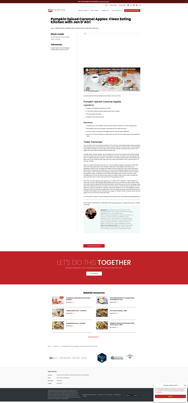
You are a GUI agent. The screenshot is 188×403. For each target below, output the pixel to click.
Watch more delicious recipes (109, 225)
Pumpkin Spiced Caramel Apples (60, 37)
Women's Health (83, 10)
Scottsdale (78, 374)
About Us (55, 358)
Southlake (61, 377)
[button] (185, 385)
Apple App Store (116, 203)
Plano (58, 377)
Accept (170, 396)
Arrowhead (59, 374)
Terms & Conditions (108, 394)
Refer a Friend (76, 358)
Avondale (63, 374)
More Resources (116, 10)
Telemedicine (86, 374)
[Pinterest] (134, 5)
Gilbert (67, 374)
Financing (84, 358)
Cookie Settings (158, 392)
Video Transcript (55, 39)
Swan (82, 374)
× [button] (186, 1)
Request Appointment (132, 10)
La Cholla (71, 374)
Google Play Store (128, 203)
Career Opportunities (65, 358)
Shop (106, 5)
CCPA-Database (117, 394)
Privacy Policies (100, 394)
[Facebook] (128, 5)
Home (52, 28)
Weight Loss (105, 10)
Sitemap (85, 396)
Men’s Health (94, 10)
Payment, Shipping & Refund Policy (89, 394)
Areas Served (113, 5)
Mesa (74, 374)
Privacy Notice (179, 389)
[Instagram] (131, 5)
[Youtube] (136, 5)
